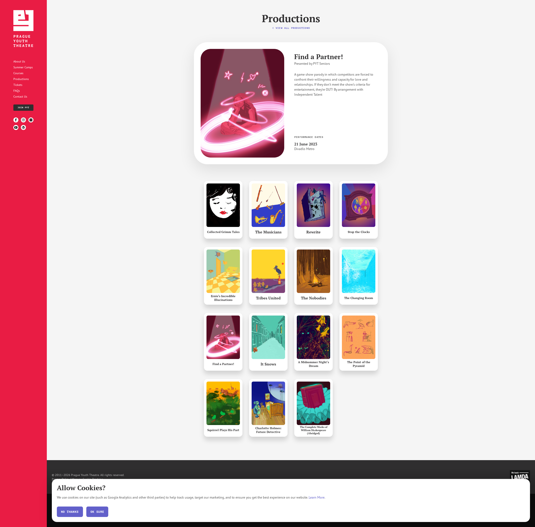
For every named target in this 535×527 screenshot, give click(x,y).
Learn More (317, 497)
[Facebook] (15, 119)
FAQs (16, 90)
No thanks (70, 511)
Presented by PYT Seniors (312, 63)
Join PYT (23, 107)
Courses (18, 73)
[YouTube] (15, 127)
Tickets (17, 85)
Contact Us (20, 96)
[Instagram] (23, 119)
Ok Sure (97, 511)
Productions (21, 79)
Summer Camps (23, 67)
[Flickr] (30, 119)
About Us (19, 61)
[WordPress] (23, 127)
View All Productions (293, 28)
